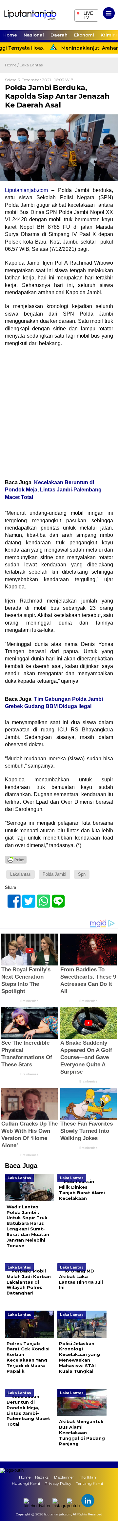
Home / (12, 64)
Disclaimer (64, 1477)
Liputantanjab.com (26, 190)
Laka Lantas (31, 64)
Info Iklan (87, 1477)
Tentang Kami (89, 1483)
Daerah (59, 34)
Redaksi (42, 1477)
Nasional (34, 34)
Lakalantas (20, 874)
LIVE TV (84, 14)
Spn (82, 874)
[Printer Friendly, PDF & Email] (16, 860)
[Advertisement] (59, 413)
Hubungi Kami (26, 1483)
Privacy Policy (58, 1483)
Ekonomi (84, 34)
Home (10, 34)
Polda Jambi (54, 874)
